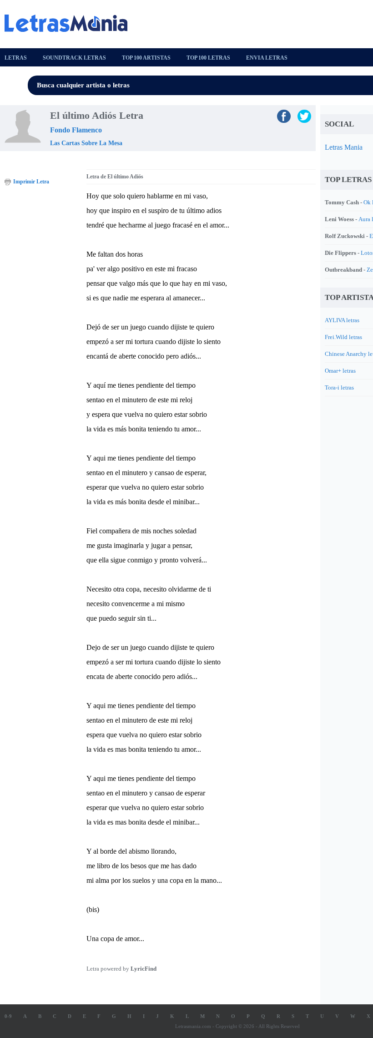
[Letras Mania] (70, 23)
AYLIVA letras (342, 320)
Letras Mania (344, 147)
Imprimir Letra (31, 181)
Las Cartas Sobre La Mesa (86, 143)
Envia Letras (266, 58)
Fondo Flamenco (76, 130)
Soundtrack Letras (74, 58)
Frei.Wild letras (343, 337)
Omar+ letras (340, 370)
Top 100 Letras (208, 58)
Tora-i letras (339, 387)
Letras (16, 58)
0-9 (8, 1016)
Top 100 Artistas (146, 58)
